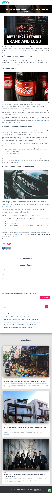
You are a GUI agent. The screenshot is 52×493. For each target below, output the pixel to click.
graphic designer (33, 160)
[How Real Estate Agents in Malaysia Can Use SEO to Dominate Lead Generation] (26, 406)
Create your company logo (37, 120)
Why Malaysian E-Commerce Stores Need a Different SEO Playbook (19, 316)
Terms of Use (30, 489)
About (14, 489)
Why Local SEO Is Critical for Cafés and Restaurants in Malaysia (18, 327)
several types (17, 117)
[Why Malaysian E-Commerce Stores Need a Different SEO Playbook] (26, 361)
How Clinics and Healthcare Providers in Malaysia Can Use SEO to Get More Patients (22, 324)
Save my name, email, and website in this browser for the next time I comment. (20, 293)
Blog (9, 243)
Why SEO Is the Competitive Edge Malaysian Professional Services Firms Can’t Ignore (23, 322)
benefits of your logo (19, 234)
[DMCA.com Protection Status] (38, 489)
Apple (17, 160)
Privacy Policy (24, 489)
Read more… (16, 386)
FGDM (11, 489)
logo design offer (20, 239)
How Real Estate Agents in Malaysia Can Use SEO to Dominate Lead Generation (21, 319)
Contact (18, 489)
